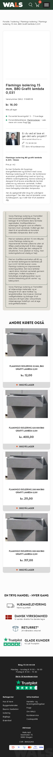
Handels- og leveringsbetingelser (36, 702)
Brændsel (7, 720)
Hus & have (8, 701)
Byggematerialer (10, 705)
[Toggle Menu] (46, 5)
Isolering (15, 21)
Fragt (29, 707)
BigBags (6, 716)
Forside (6, 21)
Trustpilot (35, 643)
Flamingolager (33, 120)
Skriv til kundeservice (35, 146)
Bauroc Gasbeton (11, 709)
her (29, 122)
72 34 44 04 (31, 143)
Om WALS (31, 711)
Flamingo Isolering (29, 21)
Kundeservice (33, 715)
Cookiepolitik (32, 719)
